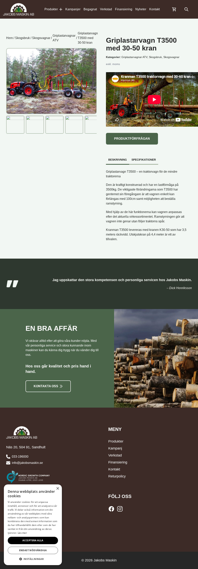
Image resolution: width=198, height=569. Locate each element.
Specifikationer (143, 159)
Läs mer (22, 532)
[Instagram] (120, 509)
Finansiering (123, 9)
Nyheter (140, 9)
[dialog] (33, 524)
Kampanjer (72, 9)
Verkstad (106, 9)
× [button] (57, 488)
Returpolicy (117, 476)
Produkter (51, 9)
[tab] (117, 158)
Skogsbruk (22, 38)
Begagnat (90, 9)
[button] (33, 559)
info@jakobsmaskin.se (27, 462)
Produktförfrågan (132, 138)
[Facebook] (112, 509)
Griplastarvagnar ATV (64, 38)
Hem (9, 38)
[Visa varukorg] (174, 9)
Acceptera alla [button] (32, 540)
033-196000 (20, 456)
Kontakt (154, 9)
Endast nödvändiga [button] (33, 550)
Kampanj (115, 448)
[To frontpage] (18, 9)
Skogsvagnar (41, 38)
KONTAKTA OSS (46, 386)
